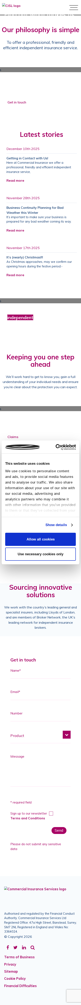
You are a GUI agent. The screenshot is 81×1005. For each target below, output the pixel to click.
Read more (15, 180)
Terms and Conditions (27, 818)
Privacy (10, 964)
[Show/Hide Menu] (73, 7)
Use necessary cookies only (40, 554)
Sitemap (11, 971)
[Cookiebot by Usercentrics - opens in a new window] (58, 447)
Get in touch (16, 102)
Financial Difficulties (20, 986)
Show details (56, 525)
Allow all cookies (41, 539)
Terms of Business (19, 957)
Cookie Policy (15, 978)
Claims (12, 437)
